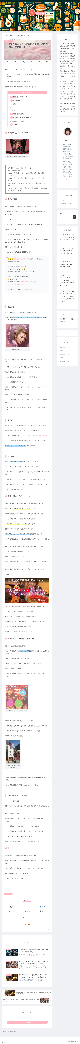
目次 (26, 92)
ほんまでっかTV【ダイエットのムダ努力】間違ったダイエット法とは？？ (67, 238)
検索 (61, 214)
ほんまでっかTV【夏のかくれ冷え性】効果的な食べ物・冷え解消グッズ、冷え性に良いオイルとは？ (67, 296)
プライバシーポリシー (65, 203)
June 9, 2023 (31, 289)
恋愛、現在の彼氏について (20, 114)
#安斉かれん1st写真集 (20, 259)
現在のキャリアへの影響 (17, 121)
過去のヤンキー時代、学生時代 (22, 117)
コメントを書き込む (27, 1022)
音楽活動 (13, 104)
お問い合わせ (63, 200)
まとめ (15, 124)
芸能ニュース (8, 894)
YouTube (13, 110)
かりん (67, 140)
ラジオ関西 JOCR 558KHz (38, 435)
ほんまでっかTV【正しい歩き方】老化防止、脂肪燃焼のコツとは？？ (67, 265)
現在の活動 (16, 100)
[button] (47, 62)
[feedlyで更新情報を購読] (25, 924)
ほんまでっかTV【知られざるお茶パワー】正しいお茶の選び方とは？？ (67, 252)
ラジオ (13, 107)
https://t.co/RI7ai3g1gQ (29, 282)
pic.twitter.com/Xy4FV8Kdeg (17, 284)
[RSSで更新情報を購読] (29, 924)
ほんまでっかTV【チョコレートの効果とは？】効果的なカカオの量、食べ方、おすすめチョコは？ (67, 280)
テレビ (15, 894)
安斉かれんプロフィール (20, 97)
